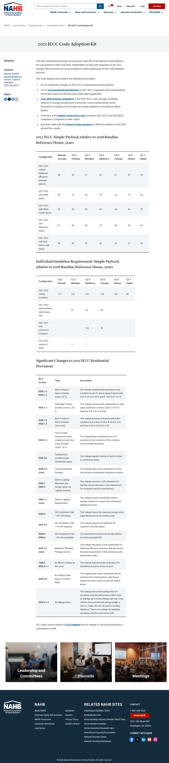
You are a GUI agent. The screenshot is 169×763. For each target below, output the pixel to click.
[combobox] (66, 6)
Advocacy (109, 12)
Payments (130, 6)
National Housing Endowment (97, 741)
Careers (68, 715)
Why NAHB (154, 12)
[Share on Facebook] (13, 99)
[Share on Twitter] (9, 99)
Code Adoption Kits (55, 25)
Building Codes (36, 25)
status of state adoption (79, 124)
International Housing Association (99, 732)
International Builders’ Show (97, 710)
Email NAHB (139, 715)
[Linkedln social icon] (143, 739)
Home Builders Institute (95, 724)
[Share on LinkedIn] (5, 99)
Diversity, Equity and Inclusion (48, 715)
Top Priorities (19, 25)
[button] (100, 6)
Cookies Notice (72, 724)
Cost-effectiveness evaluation (57, 99)
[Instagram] (155, 739)
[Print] (16, 99)
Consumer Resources (45, 724)
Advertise (69, 710)
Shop (119, 6)
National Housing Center (95, 737)
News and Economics (86, 12)
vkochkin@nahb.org (13, 76)
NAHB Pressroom (43, 719)
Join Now (157, 6)
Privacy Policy (71, 719)
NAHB (6, 25)
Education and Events (132, 12)
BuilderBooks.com (92, 715)
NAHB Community (59, 12)
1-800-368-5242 (137, 710)
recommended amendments (63, 90)
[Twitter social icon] (137, 739)
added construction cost (71, 115)
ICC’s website (73, 624)
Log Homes (40, 728)
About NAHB (40, 710)
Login (142, 6)
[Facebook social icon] (132, 739)
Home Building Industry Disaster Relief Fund (104, 719)
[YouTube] (149, 739)
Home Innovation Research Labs (99, 728)
